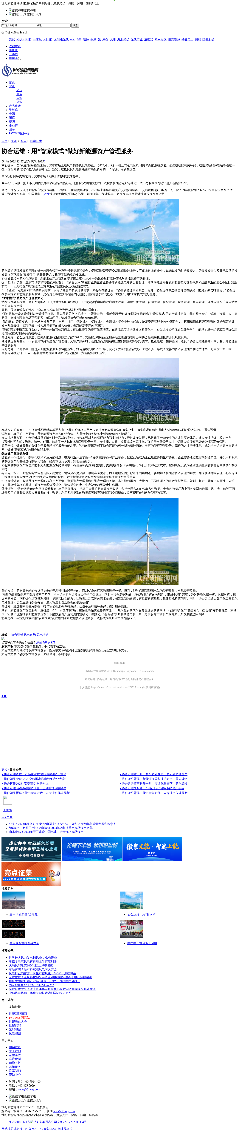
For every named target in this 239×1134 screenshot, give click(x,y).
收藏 (31, 642)
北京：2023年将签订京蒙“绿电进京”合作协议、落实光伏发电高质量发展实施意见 (62, 824)
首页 (12, 82)
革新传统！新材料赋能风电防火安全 (33, 969)
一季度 (37, 39)
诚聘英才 (15, 1055)
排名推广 (19, 1128)
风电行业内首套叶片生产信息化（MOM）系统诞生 (42, 973)
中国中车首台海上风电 (142, 943)
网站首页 (15, 1047)
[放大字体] (2, 160)
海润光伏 (123, 39)
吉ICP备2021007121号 (15, 1122)
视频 (12, 121)
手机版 (13, 50)
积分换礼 (31, 1128)
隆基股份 (208, 39)
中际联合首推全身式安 (24, 943)
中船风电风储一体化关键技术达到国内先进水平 (40, 993)
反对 (14, 642)
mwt (72, 39)
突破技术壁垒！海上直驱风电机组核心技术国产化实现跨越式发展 (52, 989)
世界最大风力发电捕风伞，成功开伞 (33, 957)
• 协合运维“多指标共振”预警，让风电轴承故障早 (34, 788)
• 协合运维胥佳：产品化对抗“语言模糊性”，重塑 (34, 774)
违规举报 (67, 1128)
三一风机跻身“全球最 (24, 914)
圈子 (12, 129)
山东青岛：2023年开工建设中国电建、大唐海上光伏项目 (46, 831)
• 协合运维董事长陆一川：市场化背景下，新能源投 (153, 783)
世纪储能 (15, 1025)
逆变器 (148, 39)
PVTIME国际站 (19, 133)
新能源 (7, 810)
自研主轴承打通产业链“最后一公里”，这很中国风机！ (44, 981)
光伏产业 (137, 39)
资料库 (13, 109)
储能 (198, 39)
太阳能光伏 (61, 39)
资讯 (12, 86)
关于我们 (15, 1051)
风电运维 (43, 634)
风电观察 (15, 1033)
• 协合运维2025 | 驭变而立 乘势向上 (25, 783)
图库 (12, 117)
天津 (113, 39)
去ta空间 (7, 817)
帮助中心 (15, 1074)
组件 (86, 39)
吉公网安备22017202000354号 (67, 1122)
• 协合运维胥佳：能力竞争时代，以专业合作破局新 (36, 793)
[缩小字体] (7, 160)
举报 (22, 642)
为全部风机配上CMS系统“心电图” (31, 985)
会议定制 (15, 1059)
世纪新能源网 (18, 1013)
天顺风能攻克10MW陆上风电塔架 (31, 965)
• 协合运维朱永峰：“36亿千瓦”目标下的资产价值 (152, 788)
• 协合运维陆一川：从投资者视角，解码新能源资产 (153, 774)
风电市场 (30, 634)
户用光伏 (161, 39)
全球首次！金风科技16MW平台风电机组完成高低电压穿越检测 (50, 977)
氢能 (19, 98)
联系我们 (15, 1070)
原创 (105, 39)
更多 (5, 769)
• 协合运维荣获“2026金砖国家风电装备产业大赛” (34, 778)
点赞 (5, 642)
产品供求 (15, 105)
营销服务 (15, 1066)
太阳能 (47, 39)
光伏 (12, 39)
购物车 (13, 58)
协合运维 (17, 634)
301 (79, 39)
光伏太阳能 (23, 39)
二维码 (13, 54)
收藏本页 (15, 46)
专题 (12, 113)
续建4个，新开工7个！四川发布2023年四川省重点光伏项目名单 (51, 827)
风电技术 (36, 141)
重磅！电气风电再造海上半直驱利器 (33, 961)
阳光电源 (174, 39)
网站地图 (7, 1128)
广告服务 (43, 1128)
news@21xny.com (29, 1089)
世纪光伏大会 (18, 1021)
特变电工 (187, 39)
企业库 (13, 125)
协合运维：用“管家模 (141, 914)
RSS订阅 (55, 1128)
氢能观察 (15, 1029)
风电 (19, 94)
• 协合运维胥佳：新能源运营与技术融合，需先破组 (153, 778)
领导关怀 (15, 1062)
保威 (93, 39)
